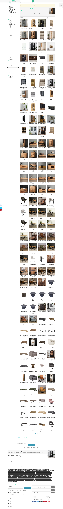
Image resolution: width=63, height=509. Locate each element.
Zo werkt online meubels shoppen (38, 499)
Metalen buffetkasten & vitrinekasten (20, 471)
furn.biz (10, 504)
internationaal (16, 493)
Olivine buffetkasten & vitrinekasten (29, 475)
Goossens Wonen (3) (11, 65)
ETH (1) (9, 55)
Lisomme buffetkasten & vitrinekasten (29, 471)
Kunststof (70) (10, 23)
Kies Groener (10, 492)
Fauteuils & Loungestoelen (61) (12, 9)
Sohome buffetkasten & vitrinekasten (29, 474)
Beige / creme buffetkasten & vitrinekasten (36, 469)
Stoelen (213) (10, 4)
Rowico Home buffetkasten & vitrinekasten (41, 470)
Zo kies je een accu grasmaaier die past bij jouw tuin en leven (44, 492)
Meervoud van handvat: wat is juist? (44, 486)
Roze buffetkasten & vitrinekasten (11, 469)
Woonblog (35, 496)
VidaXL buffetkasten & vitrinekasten (47, 474)
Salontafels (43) (10, 13)
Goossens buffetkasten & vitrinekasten (29, 480)
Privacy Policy (35, 500)
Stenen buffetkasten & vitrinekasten (32, 470)
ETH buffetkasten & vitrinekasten (45, 469)
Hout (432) (10, 20)
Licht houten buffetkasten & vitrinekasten (20, 475)
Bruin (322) (10, 34)
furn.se (10, 501)
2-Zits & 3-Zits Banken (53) (12, 10)
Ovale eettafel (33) (11, 17)
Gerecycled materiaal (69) (12, 24)
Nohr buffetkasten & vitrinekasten (11, 480)
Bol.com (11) (10, 63)
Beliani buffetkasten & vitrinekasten (11, 474)
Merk (8, 48)
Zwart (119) (10, 36)
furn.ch (10, 502)
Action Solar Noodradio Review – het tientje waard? (44, 487)
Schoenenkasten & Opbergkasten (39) (13, 15)
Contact (47, 500)
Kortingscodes (47, 496)
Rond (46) (10, 73)
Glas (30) (10, 26)
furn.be (10, 497)
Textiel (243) (10, 22)
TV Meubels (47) (10, 11)
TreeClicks (10, 490)
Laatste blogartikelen (35, 484)
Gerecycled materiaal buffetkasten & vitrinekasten (13, 470)
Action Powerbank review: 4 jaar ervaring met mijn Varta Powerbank (44, 489)
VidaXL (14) (10, 62)
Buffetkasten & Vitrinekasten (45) (12, 12)
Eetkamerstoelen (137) (11, 7)
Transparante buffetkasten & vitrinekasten (38, 474)
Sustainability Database (12, 494)
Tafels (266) (10, 3)
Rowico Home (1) (11, 59)
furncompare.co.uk (11, 506)
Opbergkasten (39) (11, 14)
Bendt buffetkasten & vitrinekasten (49, 470)
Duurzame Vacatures (11, 493)
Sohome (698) (10, 61)
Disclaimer (35, 497)
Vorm (9, 71)
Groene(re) (13, 0)
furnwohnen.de (11, 505)
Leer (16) (10, 27)
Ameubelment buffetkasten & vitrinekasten (46, 480)
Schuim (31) (10, 25)
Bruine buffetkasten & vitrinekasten (27, 469)
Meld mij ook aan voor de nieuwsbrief (21, 443)
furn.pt (10, 503)
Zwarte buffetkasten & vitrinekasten (11, 475)
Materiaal (9, 19)
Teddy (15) (10, 28)
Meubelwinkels (35, 498)
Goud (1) (10, 47)
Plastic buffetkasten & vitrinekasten (45, 476)
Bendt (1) (10, 56)
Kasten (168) (10, 6)
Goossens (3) (10, 53)
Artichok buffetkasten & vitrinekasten (12, 471)
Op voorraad (10, 77)
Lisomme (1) (10, 58)
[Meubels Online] (20, 2)
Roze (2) (9, 45)
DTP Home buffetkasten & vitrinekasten (20, 474)
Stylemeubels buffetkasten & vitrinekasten (12, 481)
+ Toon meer (9, 18)
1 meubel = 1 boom (48, 497)
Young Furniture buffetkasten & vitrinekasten (38, 475)
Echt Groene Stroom (11, 491)
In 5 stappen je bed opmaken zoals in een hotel (44, 490)
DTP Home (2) (10, 54)
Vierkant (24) (10, 74)
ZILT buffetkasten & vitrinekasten (37, 471)
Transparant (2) (10, 46)
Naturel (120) (10, 35)
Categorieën (9, 2)
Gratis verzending (11, 76)
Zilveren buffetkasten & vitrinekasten (20, 476)
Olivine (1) (10, 57)
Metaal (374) (10, 21)
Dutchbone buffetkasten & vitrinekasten (20, 480)
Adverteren (47, 498)
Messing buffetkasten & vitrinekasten (37, 480)
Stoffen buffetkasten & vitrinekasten (19, 469)
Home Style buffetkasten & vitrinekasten (23, 470)
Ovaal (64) (10, 72)
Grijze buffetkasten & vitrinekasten (47, 475)
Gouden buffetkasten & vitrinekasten (37, 476)
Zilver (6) (10, 44)
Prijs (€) (9, 66)
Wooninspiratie (47, 499)
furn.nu (10, 499)
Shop (9, 60)
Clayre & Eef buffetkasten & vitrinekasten (45, 471)
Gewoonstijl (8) (10, 64)
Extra (8, 75)
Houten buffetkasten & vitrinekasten (28, 476)
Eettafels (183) (10, 5)
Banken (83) (10, 8)
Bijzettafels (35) (10, 16)
